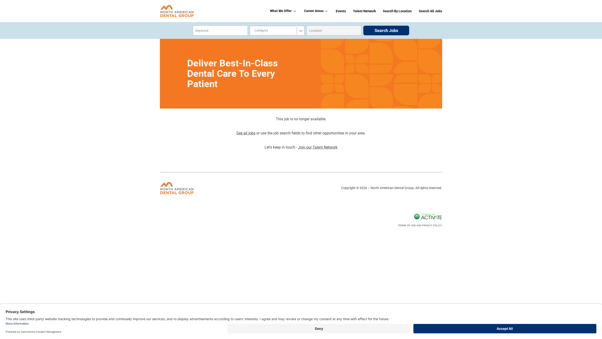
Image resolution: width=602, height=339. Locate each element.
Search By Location (397, 11)
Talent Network (364, 11)
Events (341, 11)
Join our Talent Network (317, 147)
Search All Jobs (430, 11)
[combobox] (334, 30)
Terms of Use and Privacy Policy (420, 225)
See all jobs (245, 133)
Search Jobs (386, 30)
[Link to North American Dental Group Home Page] (177, 11)
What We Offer (281, 11)
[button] (357, 30)
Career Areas (314, 11)
